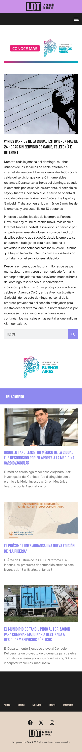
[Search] (73, 334)
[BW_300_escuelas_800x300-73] (41, 62)
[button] (76, 19)
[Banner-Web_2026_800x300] (41, 380)
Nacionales (36, 705)
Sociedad (21, 705)
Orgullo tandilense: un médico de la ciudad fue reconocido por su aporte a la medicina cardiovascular (39, 458)
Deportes (52, 705)
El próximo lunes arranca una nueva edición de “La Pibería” (39, 548)
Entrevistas (68, 705)
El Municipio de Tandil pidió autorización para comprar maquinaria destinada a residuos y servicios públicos (37, 634)
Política (7, 705)
